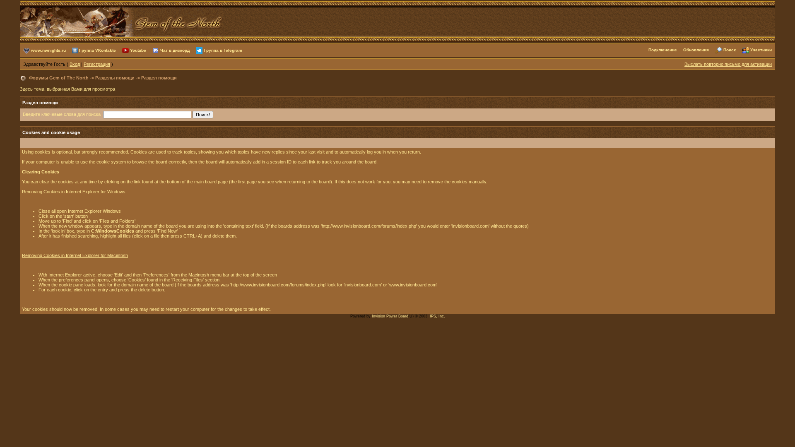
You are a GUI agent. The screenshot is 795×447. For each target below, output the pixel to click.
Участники (761, 50)
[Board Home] (121, 21)
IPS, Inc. (437, 316)
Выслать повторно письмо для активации (728, 64)
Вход (75, 64)
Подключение (662, 50)
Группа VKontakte (97, 50)
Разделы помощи (115, 77)
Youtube (138, 50)
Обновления (696, 50)
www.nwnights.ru (48, 50)
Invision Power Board (390, 316)
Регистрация (97, 64)
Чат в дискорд (175, 50)
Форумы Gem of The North (59, 77)
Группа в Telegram (223, 50)
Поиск (729, 50)
